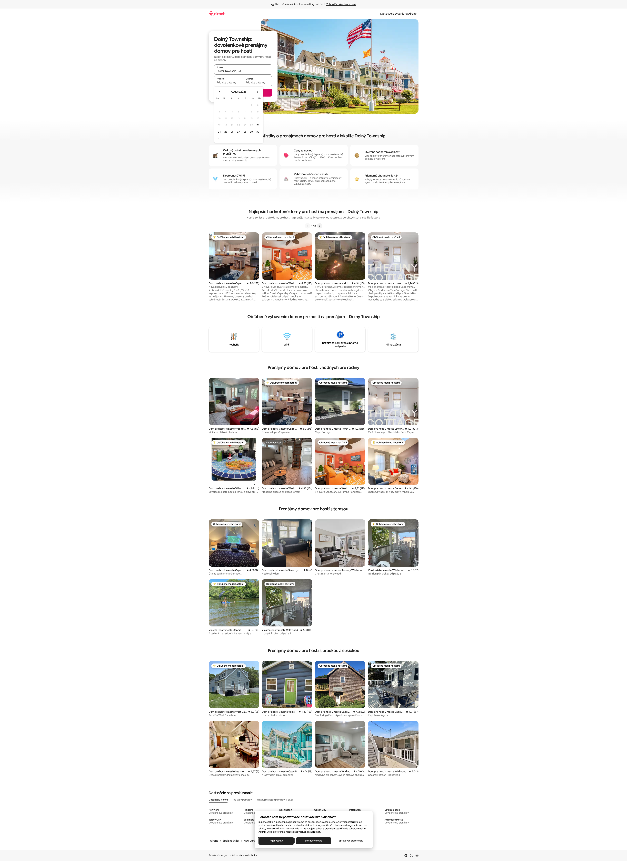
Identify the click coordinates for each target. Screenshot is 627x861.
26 (232, 131)
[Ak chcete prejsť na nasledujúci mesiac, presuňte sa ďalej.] (258, 92)
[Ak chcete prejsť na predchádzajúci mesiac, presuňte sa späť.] (220, 92)
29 (251, 131)
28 (245, 131)
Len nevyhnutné (313, 840)
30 (257, 131)
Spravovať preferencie (351, 840)
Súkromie (237, 855)
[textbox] (228, 82)
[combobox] (243, 71)
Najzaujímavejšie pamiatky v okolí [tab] (275, 799)
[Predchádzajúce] (307, 225)
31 (219, 138)
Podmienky (251, 855)
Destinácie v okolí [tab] (218, 799)
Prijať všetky (276, 840)
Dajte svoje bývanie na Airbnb (398, 13)
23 (258, 125)
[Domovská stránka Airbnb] (217, 14)
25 (225, 131)
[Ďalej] (319, 225)
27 (238, 131)
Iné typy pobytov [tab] (242, 799)
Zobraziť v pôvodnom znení (341, 4)
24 (219, 131)
